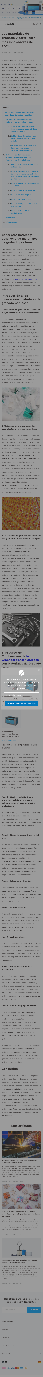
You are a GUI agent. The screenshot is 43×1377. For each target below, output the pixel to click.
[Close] (39, 670)
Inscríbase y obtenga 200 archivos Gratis (21, 703)
